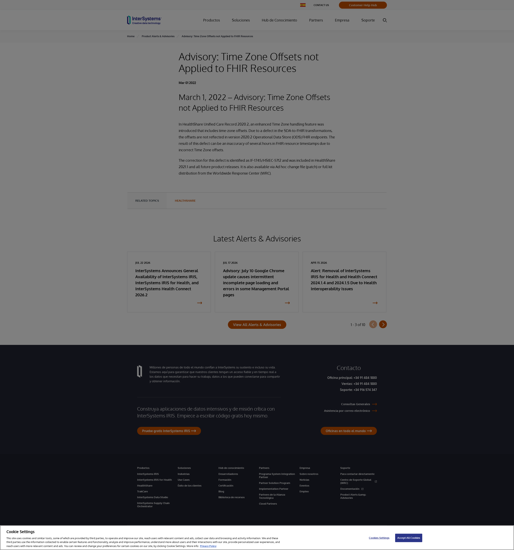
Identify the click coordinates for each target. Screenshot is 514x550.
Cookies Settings (379, 537)
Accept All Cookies (408, 537)
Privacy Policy (208, 545)
